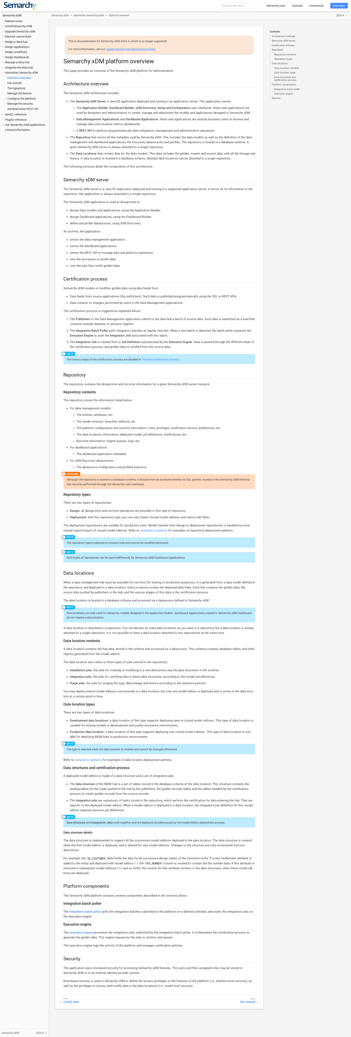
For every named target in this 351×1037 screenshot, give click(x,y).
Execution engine (283, 93)
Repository (277, 49)
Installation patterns (153, 530)
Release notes (13, 21)
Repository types (283, 59)
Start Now (339, 5)
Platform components (284, 84)
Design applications (17, 46)
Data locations (280, 63)
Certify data (71, 1002)
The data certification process (160, 359)
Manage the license (19, 93)
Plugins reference (16, 119)
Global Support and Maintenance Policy (130, 49)
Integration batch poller (287, 89)
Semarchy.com (275, 5)
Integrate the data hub (19, 67)
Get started (14, 83)
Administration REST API (22, 109)
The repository (16, 88)
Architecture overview (283, 36)
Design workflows (16, 52)
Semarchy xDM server (283, 40)
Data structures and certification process (285, 79)
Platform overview (19, 78)
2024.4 (340, 15)
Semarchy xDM (12, 15)
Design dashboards (17, 57)
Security (276, 98)
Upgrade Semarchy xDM (20, 31)
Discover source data (18, 36)
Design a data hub (16, 41)
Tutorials (297, 5)
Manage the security (20, 103)
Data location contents (286, 68)
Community (316, 5)
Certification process (283, 45)
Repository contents (285, 54)
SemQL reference (15, 114)
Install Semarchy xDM (18, 26)
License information (17, 129)
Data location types (285, 72)
